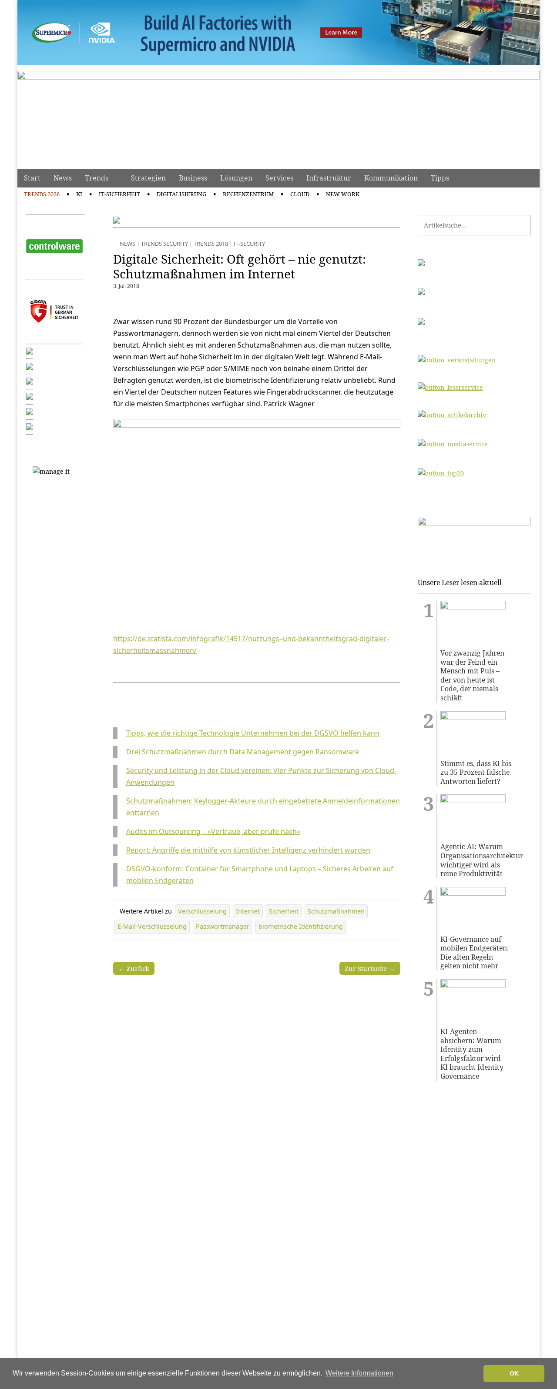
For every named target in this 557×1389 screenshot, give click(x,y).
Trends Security (164, 244)
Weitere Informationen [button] (359, 1373)
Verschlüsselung (202, 911)
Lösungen (236, 178)
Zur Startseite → (370, 968)
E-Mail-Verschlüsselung (152, 926)
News (63, 178)
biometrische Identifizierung (300, 926)
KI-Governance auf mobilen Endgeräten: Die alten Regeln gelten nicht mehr (474, 953)
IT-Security (249, 244)
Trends (96, 178)
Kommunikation (391, 178)
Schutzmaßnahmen (336, 911)
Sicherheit (284, 911)
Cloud (299, 194)
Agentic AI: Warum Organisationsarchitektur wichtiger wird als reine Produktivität (476, 860)
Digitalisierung (181, 194)
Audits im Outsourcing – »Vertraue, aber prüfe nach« (213, 831)
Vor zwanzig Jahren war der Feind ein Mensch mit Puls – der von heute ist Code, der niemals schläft (472, 676)
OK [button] (514, 1373)
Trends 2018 (211, 244)
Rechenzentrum (248, 194)
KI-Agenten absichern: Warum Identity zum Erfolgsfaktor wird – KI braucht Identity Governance (473, 1054)
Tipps (440, 178)
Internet (248, 911)
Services (279, 178)
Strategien (148, 178)
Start (32, 178)
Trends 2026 (42, 194)
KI (79, 194)
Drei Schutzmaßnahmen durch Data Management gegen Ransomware (242, 751)
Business (193, 178)
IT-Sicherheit (119, 194)
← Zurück (133, 968)
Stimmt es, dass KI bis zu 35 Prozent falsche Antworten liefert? (475, 772)
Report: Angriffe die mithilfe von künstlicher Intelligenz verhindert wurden (248, 850)
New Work (342, 194)
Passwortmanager (222, 926)
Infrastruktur (328, 178)
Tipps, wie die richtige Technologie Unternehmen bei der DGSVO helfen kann (252, 733)
